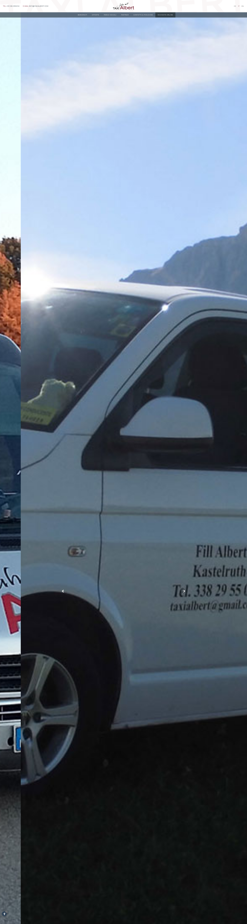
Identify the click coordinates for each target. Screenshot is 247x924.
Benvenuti (82, 15)
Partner (125, 15)
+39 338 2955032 (12, 6)
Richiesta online (165, 15)
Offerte (95, 15)
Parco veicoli (110, 15)
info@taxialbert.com (38, 6)
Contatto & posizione (143, 15)
